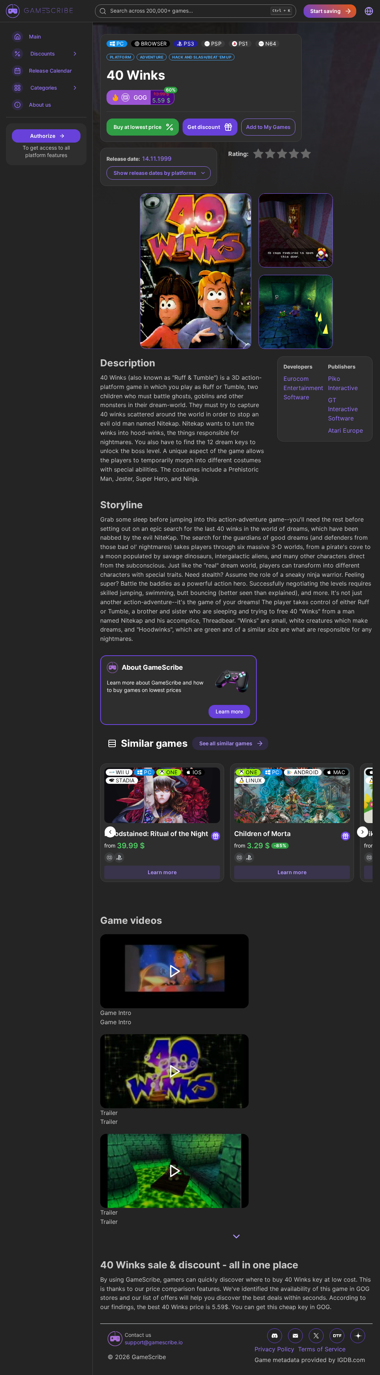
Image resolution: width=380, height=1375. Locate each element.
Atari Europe (345, 430)
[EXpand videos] (236, 1236)
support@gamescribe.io (154, 1342)
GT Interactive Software (343, 409)
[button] (117, 43)
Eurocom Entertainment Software (303, 388)
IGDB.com (351, 1360)
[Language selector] (369, 11)
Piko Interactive (343, 383)
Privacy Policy (274, 1349)
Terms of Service (321, 1349)
